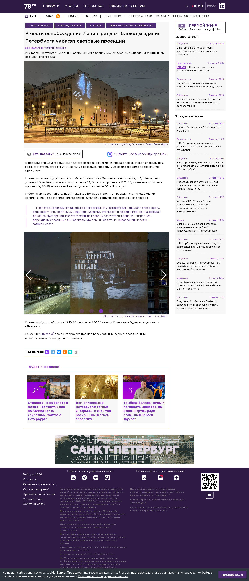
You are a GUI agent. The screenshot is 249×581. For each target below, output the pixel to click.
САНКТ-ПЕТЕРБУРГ (39, 26)
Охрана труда (32, 499)
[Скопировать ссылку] (76, 352)
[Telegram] (53, 352)
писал (46, 334)
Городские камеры (127, 6)
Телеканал (93, 6)
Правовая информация (39, 494)
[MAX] (47, 352)
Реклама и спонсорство (39, 484)
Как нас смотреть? (36, 489)
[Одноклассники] (65, 352)
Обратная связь (34, 504)
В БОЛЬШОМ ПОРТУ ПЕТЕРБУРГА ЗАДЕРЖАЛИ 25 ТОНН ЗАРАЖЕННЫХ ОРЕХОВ (156, 16)
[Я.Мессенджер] (70, 352)
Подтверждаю (232, 574)
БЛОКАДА (95, 26)
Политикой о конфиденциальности (103, 576)
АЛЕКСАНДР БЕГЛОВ (69, 26)
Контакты (30, 479)
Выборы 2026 (32, 474)
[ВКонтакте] (59, 352)
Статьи (71, 6)
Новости (51, 6)
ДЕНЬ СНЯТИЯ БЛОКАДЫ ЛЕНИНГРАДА (131, 26)
